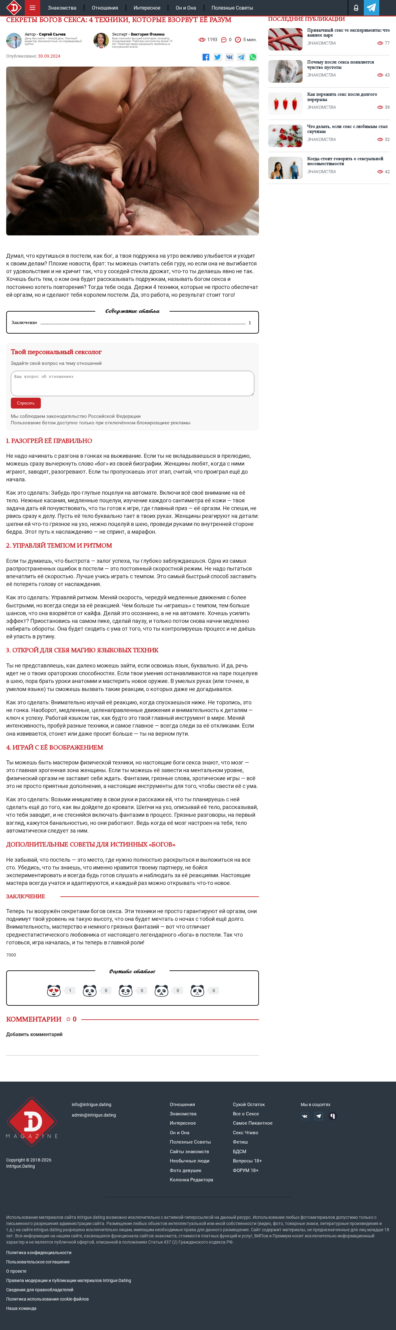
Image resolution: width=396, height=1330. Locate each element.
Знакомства (62, 8)
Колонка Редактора (191, 1180)
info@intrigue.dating (91, 1104)
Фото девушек (185, 1170)
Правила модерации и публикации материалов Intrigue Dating (68, 1280)
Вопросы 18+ (247, 1161)
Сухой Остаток (249, 1104)
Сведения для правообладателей (39, 1289)
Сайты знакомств (189, 1151)
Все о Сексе (246, 1114)
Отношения (105, 8)
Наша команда (21, 1308)
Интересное (147, 8)
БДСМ (239, 1151)
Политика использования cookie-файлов (47, 1299)
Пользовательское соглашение (38, 1261)
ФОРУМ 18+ (246, 1170)
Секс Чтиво (245, 1132)
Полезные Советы (232, 8)
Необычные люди (189, 1161)
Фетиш (240, 1142)
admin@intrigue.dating (94, 1115)
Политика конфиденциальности (38, 1252)
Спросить (26, 403)
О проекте (16, 1271)
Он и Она (186, 8)
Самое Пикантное (253, 1123)
